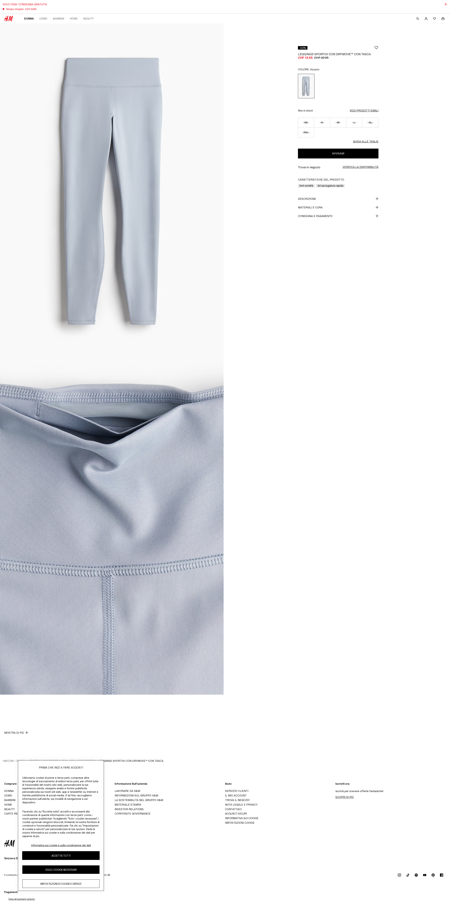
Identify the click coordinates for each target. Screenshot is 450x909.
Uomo (43, 18)
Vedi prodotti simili (364, 110)
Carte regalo (14, 813)
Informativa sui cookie (241, 818)
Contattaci (233, 809)
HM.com (8, 760)
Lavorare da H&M (127, 790)
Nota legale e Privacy (241, 804)
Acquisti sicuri (236, 813)
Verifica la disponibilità (360, 166)
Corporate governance (132, 813)
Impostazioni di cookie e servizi (60, 883)
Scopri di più (344, 797)
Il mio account (236, 795)
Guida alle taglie (365, 141)
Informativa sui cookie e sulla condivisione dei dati (61, 845)
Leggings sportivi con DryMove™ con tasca (130, 760)
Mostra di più (14, 732)
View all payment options (21, 899)
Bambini (58, 18)
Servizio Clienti (236, 790)
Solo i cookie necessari (61, 869)
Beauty (88, 18)
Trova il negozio (237, 800)
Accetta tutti (61, 855)
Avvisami (338, 153)
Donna (29, 18)
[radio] (306, 86)
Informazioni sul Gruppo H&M (136, 795)
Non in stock (305, 110)
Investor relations (129, 809)
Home (74, 18)
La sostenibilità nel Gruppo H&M (139, 800)
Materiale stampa (128, 804)
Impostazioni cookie (240, 822)
